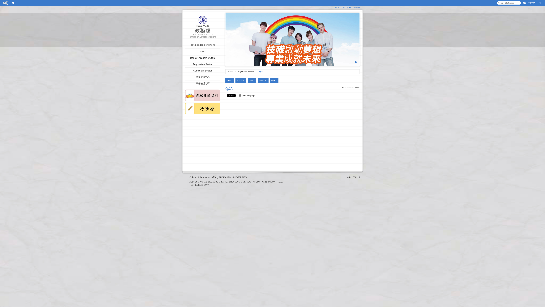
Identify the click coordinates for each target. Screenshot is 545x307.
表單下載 (263, 80)
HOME (338, 7)
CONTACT (357, 7)
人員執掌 (240, 80)
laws (251, 80)
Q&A (273, 80)
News (229, 80)
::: (334, 7)
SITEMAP (347, 7)
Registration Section (246, 71)
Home (230, 71)
